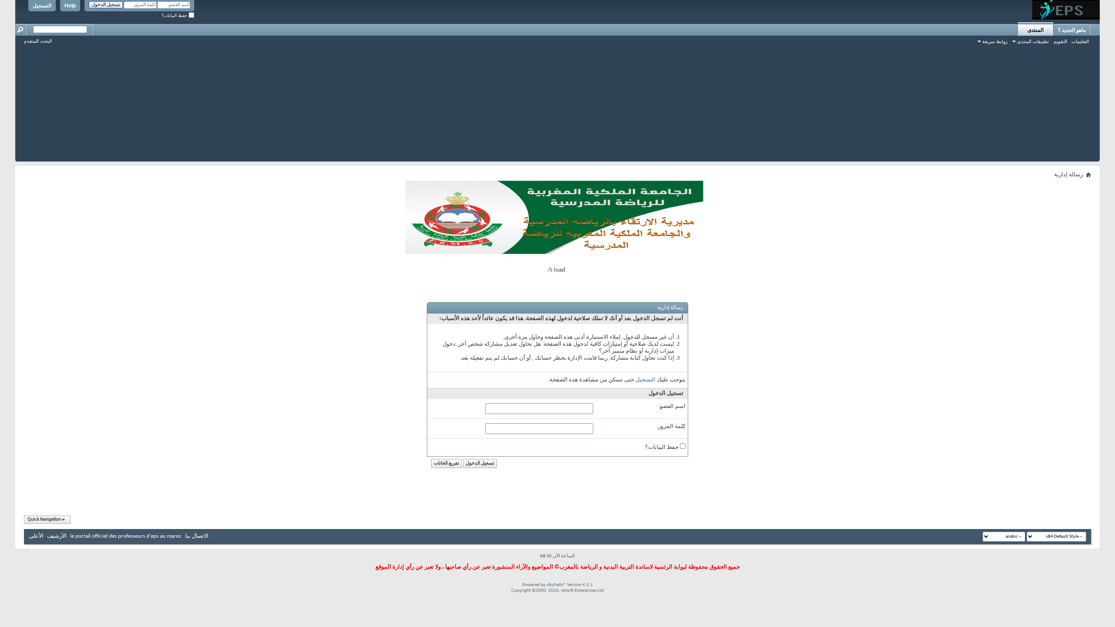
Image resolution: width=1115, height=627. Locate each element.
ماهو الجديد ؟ (1072, 30)
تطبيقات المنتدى (1033, 41)
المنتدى (1035, 30)
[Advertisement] (557, 101)
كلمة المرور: (671, 426)
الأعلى (36, 536)
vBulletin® (556, 585)
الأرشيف (57, 536)
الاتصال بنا (197, 536)
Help (70, 6)
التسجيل (42, 6)
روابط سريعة (994, 41)
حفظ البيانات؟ (175, 15)
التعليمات (1080, 41)
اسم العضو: (672, 406)
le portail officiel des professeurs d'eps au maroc (126, 536)
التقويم (1060, 41)
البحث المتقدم (38, 41)
